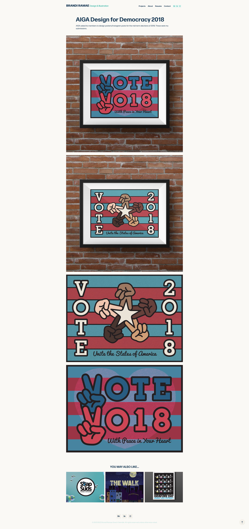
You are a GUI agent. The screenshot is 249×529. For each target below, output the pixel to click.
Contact (167, 6)
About (150, 6)
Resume (158, 6)
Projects (142, 6)
